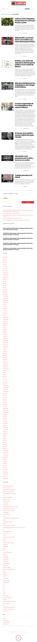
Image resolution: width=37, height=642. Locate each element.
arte (3, 495)
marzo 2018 (5, 421)
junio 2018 (4, 416)
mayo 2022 (5, 353)
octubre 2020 (5, 389)
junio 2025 (4, 283)
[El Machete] (18, 3)
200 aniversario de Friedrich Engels (8, 489)
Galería (4, 535)
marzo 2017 (5, 444)
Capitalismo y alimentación (7, 497)
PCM (4, 584)
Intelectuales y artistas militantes (8, 542)
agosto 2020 (5, 393)
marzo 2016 (5, 467)
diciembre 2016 (5, 450)
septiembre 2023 (6, 323)
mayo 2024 (5, 308)
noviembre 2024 (5, 296)
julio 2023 (4, 327)
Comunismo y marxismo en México (8, 510)
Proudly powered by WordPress (14, 631)
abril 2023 (4, 332)
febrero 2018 (5, 423)
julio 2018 (4, 414)
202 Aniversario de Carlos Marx (8, 491)
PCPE (4, 586)
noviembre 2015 (5, 474)
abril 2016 (4, 465)
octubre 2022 (5, 344)
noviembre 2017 (5, 429)
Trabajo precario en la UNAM (23, 176)
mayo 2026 (5, 262)
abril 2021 (4, 378)
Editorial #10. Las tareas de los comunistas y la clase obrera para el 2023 (25, 40)
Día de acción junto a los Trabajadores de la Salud (11, 518)
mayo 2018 (5, 417)
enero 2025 (5, 292)
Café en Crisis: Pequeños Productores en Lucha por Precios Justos (25, 20)
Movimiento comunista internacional (9, 569)
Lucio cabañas (5, 561)
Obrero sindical (26, 128)
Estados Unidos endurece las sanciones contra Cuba (11, 213)
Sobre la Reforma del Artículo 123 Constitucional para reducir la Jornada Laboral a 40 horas (18, 229)
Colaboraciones (5, 504)
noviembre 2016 (5, 452)
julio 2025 (4, 281)
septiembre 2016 (6, 455)
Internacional (5, 544)
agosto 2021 (5, 370)
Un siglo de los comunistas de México (9, 607)
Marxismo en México (6, 563)
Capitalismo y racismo (6, 499)
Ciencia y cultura (5, 502)
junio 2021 (4, 374)
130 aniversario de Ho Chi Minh (8, 485)
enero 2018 (5, 425)
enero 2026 (5, 270)
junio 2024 (4, 306)
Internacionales (5, 546)
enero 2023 (5, 338)
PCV (3, 590)
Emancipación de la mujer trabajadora (9, 525)
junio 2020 (4, 397)
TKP (3, 605)
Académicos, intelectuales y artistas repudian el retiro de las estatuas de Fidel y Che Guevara (18, 234)
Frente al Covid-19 (6, 533)
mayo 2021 (5, 376)
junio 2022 (4, 351)
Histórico (4, 538)
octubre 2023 (5, 321)
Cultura (4, 516)
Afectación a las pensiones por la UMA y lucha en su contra (24, 158)
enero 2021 (5, 383)
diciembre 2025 (5, 272)
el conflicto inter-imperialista (8, 521)
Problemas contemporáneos (7, 597)
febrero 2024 (5, 313)
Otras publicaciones (6, 580)
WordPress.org (5, 623)
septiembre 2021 (6, 368)
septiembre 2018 (6, 412)
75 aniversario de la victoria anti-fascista (9, 493)
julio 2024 (4, 304)
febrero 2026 (5, 268)
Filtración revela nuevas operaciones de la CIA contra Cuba (12, 218)
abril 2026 (4, 264)
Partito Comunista (6, 582)
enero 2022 (5, 361)
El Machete (25, 33)
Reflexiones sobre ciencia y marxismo (9, 601)
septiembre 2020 (6, 391)
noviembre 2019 (5, 410)
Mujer (4, 571)
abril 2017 (4, 442)
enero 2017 (5, 448)
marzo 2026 (5, 266)
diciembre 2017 (5, 427)
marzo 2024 (5, 311)
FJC (3, 529)
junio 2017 (4, 438)
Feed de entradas (6, 620)
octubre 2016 (5, 453)
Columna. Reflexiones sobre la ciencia (9, 508)
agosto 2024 (5, 302)
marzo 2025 (5, 289)
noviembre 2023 (5, 319)
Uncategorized (5, 610)
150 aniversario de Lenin (7, 487)
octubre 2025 (5, 275)
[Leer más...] (16, 33)
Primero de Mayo (6, 595)
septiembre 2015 (6, 478)
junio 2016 (4, 461)
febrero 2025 (5, 291)
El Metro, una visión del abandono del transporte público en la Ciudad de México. (25, 64)
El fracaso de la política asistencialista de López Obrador (24, 135)
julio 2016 (4, 459)
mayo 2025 (5, 285)
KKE (3, 550)
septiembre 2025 (6, 277)
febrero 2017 (5, 446)
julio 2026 (4, 258)
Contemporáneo (5, 512)
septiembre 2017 (6, 433)
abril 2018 (4, 419)
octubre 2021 (5, 366)
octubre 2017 (5, 431)
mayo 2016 (5, 463)
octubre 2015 (5, 476)
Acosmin (26, 631)
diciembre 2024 (5, 294)
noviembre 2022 (5, 342)
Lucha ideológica (5, 557)
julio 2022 (4, 349)
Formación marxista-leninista (8, 531)
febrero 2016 (5, 469)
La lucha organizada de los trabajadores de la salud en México (24, 105)
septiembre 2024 (6, 300)
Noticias (4, 576)
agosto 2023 (5, 325)
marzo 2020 (5, 402)
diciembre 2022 (5, 340)
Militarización (5, 565)
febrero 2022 (5, 359)
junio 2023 (4, 328)
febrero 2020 (5, 404)
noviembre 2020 (5, 387)
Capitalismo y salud (6, 501)
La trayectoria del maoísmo (7, 552)
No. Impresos (5, 574)
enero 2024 (5, 315)
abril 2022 (4, 355)
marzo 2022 (5, 357)
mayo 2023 (5, 330)
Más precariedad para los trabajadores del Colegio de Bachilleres (25, 85)
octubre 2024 (5, 298)
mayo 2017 (5, 440)
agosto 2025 (5, 279)
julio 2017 (4, 436)
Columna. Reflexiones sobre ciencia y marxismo (10, 506)
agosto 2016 (5, 457)
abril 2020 (4, 400)
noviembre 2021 (5, 364)
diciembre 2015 (5, 472)
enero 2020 (5, 406)
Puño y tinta (5, 599)
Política (24, 151)
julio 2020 (4, 395)
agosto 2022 (5, 347)
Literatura (4, 554)
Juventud (4, 548)
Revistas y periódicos (6, 603)
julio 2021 (4, 372)
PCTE (4, 588)
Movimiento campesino (7, 567)
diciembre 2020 (5, 385)
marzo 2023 (5, 334)
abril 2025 (4, 287)
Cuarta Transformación (7, 514)
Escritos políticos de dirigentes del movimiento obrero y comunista (14, 527)
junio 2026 (4, 260)
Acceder (4, 618)
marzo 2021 (5, 380)
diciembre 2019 (5, 408)
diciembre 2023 (5, 317)
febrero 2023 (5, 336)
